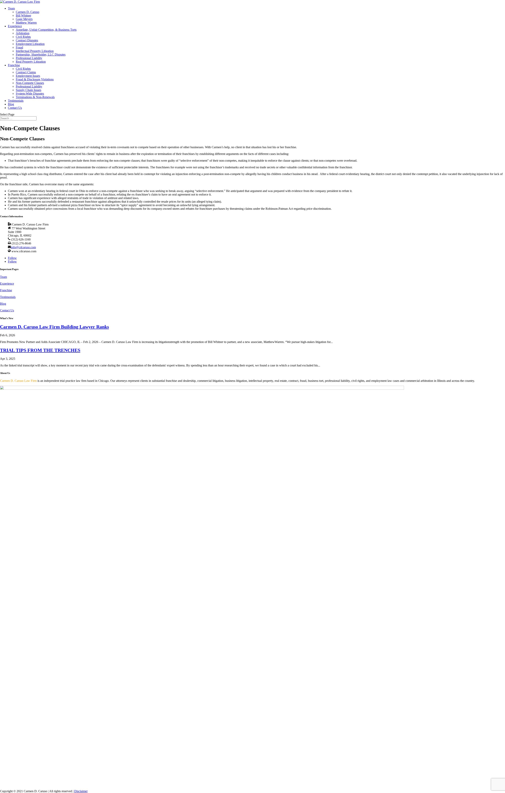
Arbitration (22, 33)
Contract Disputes (27, 40)
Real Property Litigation (31, 61)
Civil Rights (23, 36)
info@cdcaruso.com (23, 247)
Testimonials (15, 100)
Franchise (14, 65)
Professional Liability (29, 58)
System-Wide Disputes (30, 93)
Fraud (19, 47)
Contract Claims (26, 72)
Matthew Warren (26, 22)
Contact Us (15, 107)
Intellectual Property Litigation (35, 51)
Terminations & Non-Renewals (35, 97)
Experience (15, 26)
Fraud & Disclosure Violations (35, 79)
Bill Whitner (23, 15)
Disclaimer (81, 791)
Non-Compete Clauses (30, 83)
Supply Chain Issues (28, 90)
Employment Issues (28, 75)
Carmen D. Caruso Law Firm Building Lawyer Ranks (54, 326)
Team (11, 8)
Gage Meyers (24, 19)
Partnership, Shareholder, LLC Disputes (40, 54)
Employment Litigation (30, 44)
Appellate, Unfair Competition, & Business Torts (46, 29)
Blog (11, 104)
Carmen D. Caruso (27, 12)
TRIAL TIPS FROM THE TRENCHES (40, 350)
